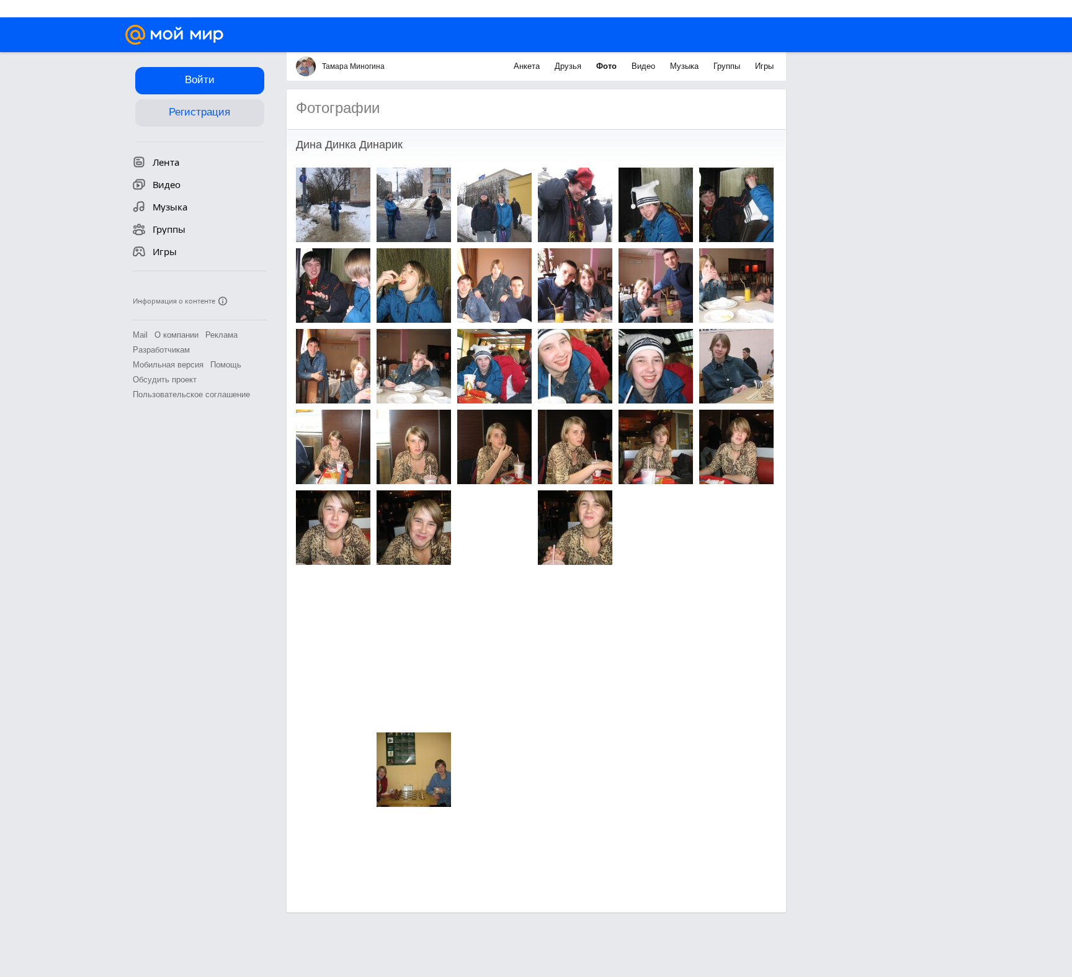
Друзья (569, 66)
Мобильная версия (168, 364)
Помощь (225, 364)
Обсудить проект (165, 379)
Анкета (528, 66)
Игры (764, 66)
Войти (200, 80)
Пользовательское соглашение (191, 394)
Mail (140, 335)
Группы (728, 66)
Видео (645, 66)
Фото (607, 66)
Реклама (221, 335)
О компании (176, 335)
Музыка (685, 66)
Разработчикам (161, 349)
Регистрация (199, 112)
